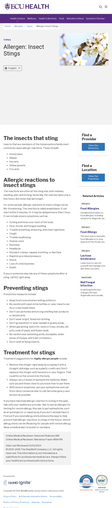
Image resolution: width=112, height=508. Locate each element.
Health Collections (48, 18)
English (12, 68)
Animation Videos (75, 18)
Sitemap (36, 502)
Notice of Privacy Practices (16, 502)
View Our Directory (93, 147)
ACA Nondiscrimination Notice (33, 496)
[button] (106, 7)
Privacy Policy (10, 496)
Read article (93, 212)
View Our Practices (93, 177)
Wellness (31, 18)
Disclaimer (47, 502)
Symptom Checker (95, 18)
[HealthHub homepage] (27, 7)
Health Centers (17, 18)
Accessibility (56, 496)
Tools (61, 18)
